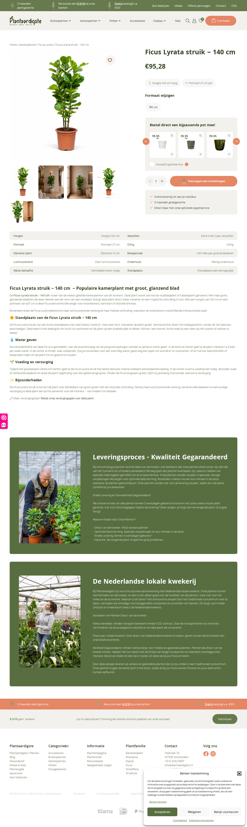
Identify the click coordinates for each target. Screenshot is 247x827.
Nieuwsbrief (17, 761)
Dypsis (130, 761)
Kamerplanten (88, 21)
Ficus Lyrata (46, 44)
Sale (177, 21)
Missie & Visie (18, 765)
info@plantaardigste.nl (179, 765)
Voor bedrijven (160, 6)
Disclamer (79, 793)
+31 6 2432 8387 (174, 761)
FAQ (234, 6)
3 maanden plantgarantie (32, 704)
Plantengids (17, 769)
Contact (221, 6)
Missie (178, 6)
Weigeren (194, 812)
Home (13, 44)
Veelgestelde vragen (99, 765)
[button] (239, 773)
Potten (114, 21)
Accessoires (137, 21)
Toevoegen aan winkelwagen (206, 181)
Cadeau (158, 21)
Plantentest (94, 757)
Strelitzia (131, 773)
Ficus (129, 765)
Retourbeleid (95, 761)
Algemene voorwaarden (201, 820)
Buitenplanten (59, 21)
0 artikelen (223, 21)
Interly (23, 793)
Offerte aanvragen (199, 6)
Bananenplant (134, 753)
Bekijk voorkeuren (226, 812)
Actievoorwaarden (108, 793)
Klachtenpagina (96, 753)
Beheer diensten (158, 801)
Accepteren (162, 812)
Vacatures (16, 773)
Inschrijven (225, 719)
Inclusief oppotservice (169, 164)
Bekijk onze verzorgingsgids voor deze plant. (68, 398)
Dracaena (132, 757)
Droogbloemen (57, 769)
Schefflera (132, 769)
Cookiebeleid (180, 820)
